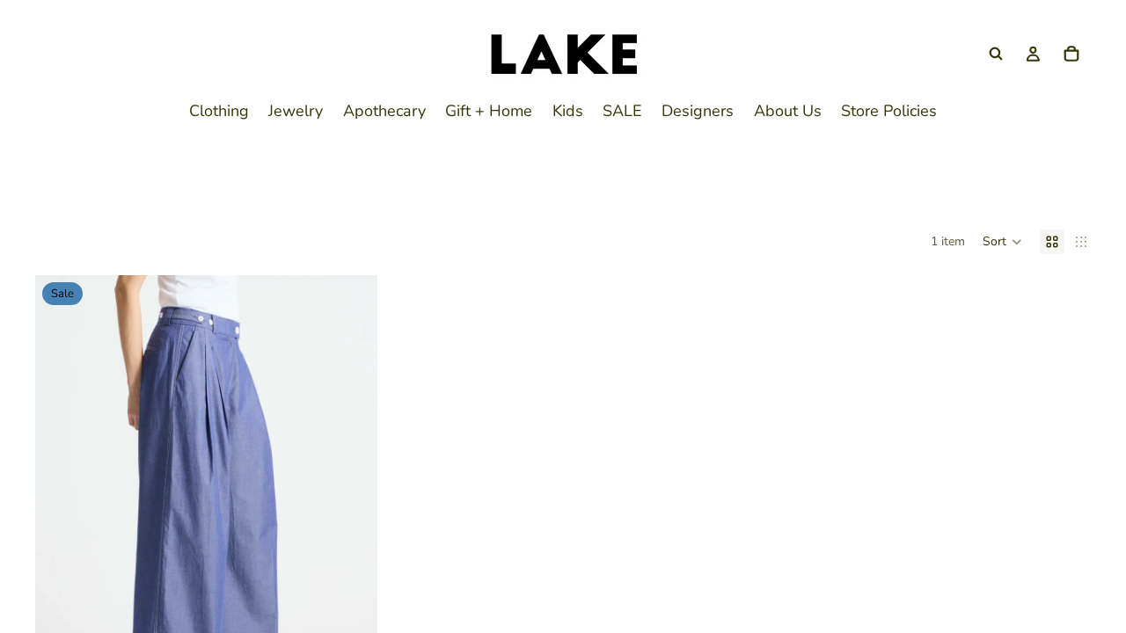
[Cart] (1071, 53)
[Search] (995, 53)
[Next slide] (351, 489)
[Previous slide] (61, 489)
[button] (1002, 241)
